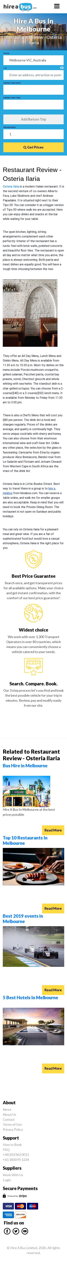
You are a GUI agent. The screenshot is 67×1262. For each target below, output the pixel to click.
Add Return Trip (33, 119)
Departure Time (11, 98)
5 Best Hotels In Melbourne (30, 997)
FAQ (6, 1150)
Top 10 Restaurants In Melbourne (25, 840)
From (6, 53)
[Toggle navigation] (56, 6)
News (7, 1109)
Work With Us (13, 1175)
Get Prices (35, 147)
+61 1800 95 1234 (16, 1160)
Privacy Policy (13, 1129)
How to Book (12, 1145)
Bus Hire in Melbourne (25, 765)
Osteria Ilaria (11, 186)
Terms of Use (12, 1124)
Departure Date (12, 83)
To (5, 68)
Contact (9, 1119)
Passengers (9, 127)
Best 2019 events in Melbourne (23, 918)
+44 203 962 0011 (16, 1155)
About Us (9, 1114)
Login (7, 1180)
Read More (53, 830)
